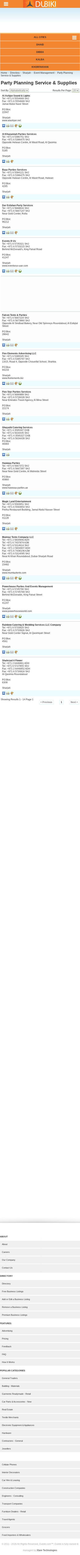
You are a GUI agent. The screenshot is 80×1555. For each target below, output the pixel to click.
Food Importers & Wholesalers (16, 1535)
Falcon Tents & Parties (14, 315)
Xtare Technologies (47, 1550)
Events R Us (9, 241)
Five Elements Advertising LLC (19, 353)
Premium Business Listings (14, 1315)
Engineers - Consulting (12, 1496)
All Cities (40, 37)
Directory (6, 1283)
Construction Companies (13, 1488)
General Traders (10, 1378)
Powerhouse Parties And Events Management (27, 586)
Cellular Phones (9, 1464)
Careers (6, 1252)
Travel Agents (8, 1519)
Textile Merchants (10, 1417)
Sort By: (5, 90)
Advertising (7, 1331)
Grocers (6, 1527)
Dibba (40, 52)
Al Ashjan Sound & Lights (16, 95)
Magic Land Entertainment (16, 501)
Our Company (8, 1260)
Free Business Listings (12, 1291)
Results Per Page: (62, 90)
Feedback (6, 1346)
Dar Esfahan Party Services (17, 205)
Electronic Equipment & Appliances (18, 1425)
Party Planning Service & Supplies (39, 82)
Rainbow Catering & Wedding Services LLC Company (31, 624)
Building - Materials (11, 1386)
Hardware (6, 1433)
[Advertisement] (40, 23)
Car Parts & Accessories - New (16, 1401)
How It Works (8, 1362)
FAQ (4, 1354)
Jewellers (6, 1448)
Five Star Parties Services (16, 391)
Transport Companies (12, 1504)
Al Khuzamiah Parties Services (19, 134)
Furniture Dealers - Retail (14, 1511)
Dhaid (40, 44)
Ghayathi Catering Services (17, 427)
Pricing (5, 1338)
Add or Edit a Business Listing (16, 1299)
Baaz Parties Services (14, 169)
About (4, 1244)
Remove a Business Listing (15, 1307)
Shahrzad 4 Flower (12, 660)
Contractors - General (12, 1441)
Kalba (40, 59)
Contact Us (7, 1268)
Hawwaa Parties (11, 463)
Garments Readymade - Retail (16, 1394)
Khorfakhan (40, 67)
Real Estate (7, 1409)
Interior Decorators (11, 1472)
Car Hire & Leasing (11, 1480)
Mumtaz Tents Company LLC (18, 537)
